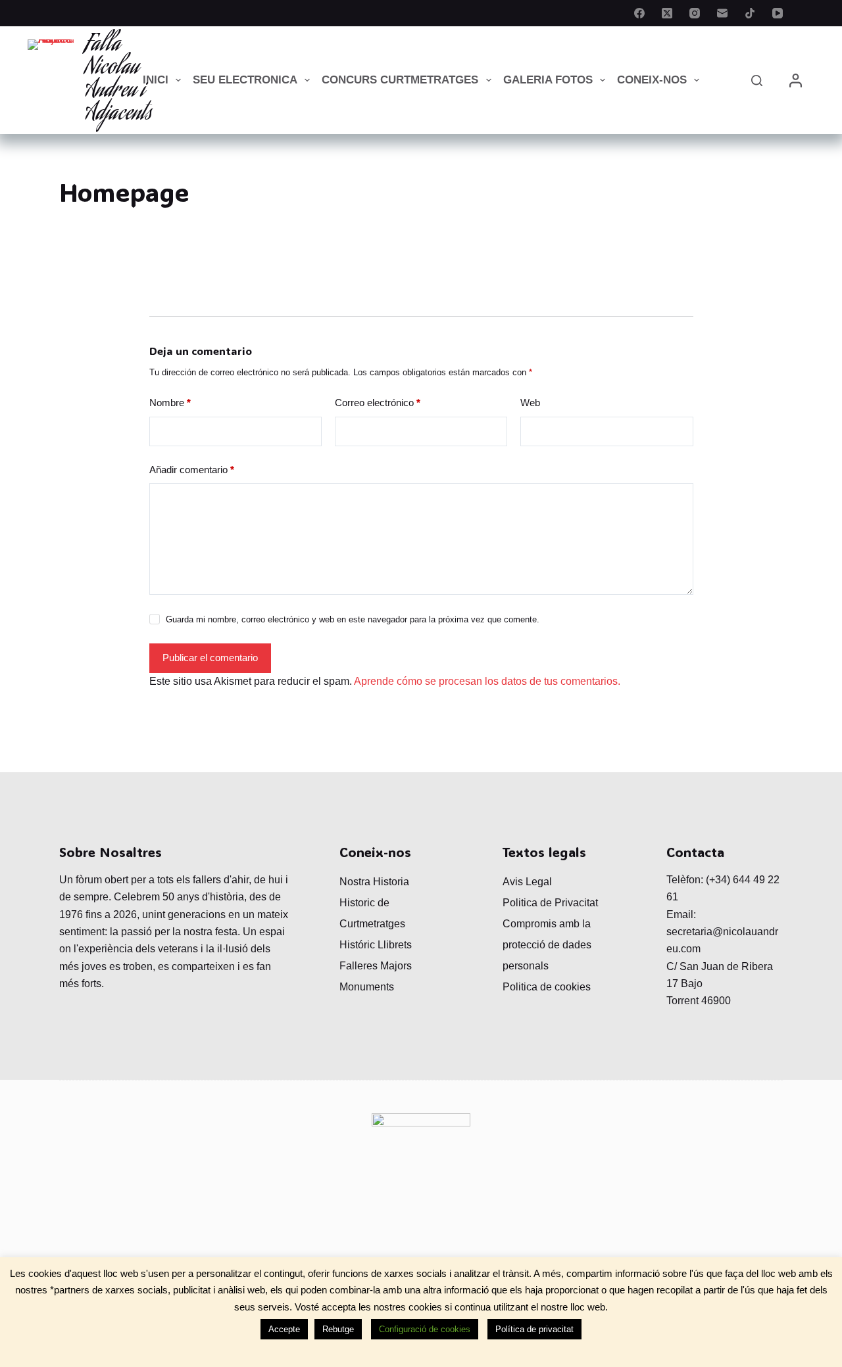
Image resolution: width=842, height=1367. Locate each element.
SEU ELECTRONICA (245, 80)
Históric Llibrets (375, 944)
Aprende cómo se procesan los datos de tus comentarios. (487, 681)
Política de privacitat (534, 1329)
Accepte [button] (284, 1329)
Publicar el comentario (210, 657)
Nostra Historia (374, 881)
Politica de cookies (547, 986)
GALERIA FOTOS (548, 80)
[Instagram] (694, 13)
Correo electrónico (377, 402)
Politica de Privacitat (550, 902)
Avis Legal (527, 881)
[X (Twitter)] (667, 13)
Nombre (170, 402)
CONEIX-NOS (652, 80)
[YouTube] (777, 13)
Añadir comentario (191, 469)
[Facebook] (639, 13)
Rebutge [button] (338, 1329)
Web (530, 402)
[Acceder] (796, 80)
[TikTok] (750, 13)
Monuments (366, 986)
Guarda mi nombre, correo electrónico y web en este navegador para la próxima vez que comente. (352, 619)
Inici (155, 80)
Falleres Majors (375, 965)
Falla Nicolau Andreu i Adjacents (118, 80)
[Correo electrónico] (722, 13)
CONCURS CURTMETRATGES (400, 80)
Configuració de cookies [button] (424, 1329)
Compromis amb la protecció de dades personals (547, 944)
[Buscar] (756, 80)
